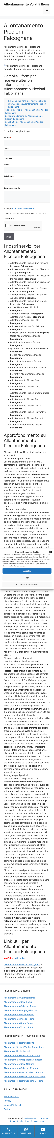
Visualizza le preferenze (27, 584)
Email (7, 164)
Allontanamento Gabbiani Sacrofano (22, 1055)
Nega (27, 577)
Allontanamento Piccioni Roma (19, 1019)
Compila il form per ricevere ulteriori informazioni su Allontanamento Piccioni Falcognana (27, 104)
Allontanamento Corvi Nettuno (19, 1064)
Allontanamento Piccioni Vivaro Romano (24, 1072)
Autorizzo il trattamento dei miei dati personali (26, 213)
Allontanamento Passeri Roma (19, 1014)
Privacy (7, 1100)
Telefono (9, 176)
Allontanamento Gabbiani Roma (20, 1006)
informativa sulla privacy (23, 208)
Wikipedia (20, 958)
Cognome (8, 158)
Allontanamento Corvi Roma (18, 1002)
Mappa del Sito (11, 1096)
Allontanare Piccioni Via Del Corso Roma (24, 1047)
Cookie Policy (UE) (13, 1105)
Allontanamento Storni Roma (18, 1023)
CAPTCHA (9, 218)
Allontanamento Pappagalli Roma (20, 1010)
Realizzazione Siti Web (33, 1118)
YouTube (8, 958)
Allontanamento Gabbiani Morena (21, 1068)
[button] (50, 552)
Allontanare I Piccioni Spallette (19, 1043)
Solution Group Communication (30, 1121)
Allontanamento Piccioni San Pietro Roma (24, 1076)
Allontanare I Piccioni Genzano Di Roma (23, 1081)
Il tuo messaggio (12, 188)
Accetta (27, 571)
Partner (7, 1109)
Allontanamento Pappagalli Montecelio (23, 1059)
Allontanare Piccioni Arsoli (17, 1051)
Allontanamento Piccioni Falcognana (22, 964)
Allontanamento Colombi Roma (19, 998)
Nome (6, 148)
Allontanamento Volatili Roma (27, 4)
